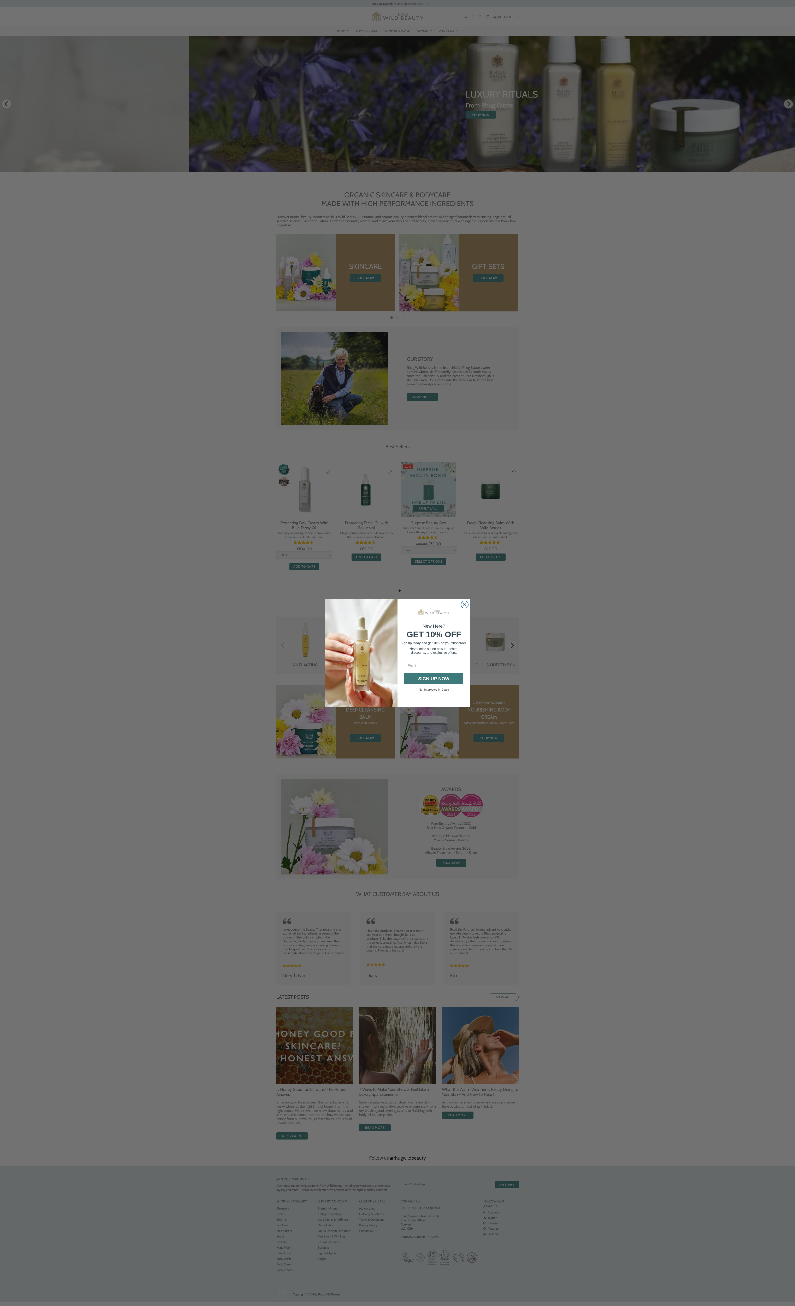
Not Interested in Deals (434, 689)
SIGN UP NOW (433, 678)
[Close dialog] (464, 604)
